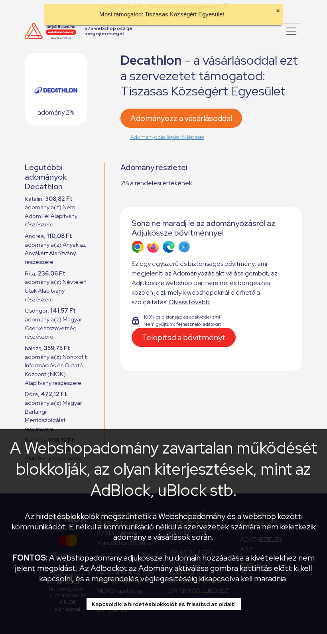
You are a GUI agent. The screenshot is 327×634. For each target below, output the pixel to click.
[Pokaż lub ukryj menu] (291, 31)
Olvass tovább (189, 302)
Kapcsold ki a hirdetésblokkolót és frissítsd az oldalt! (164, 604)
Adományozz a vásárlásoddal (181, 118)
